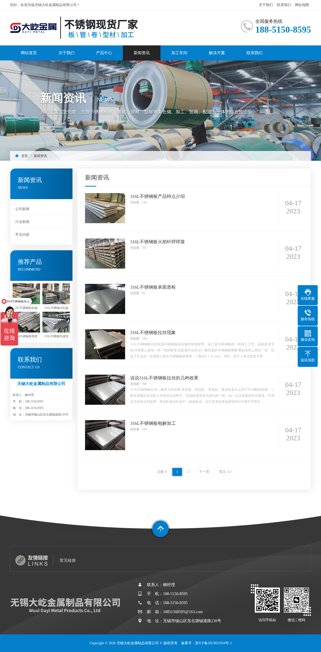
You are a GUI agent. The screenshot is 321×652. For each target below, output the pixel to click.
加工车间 (179, 53)
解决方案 (217, 53)
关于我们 (266, 5)
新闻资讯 (142, 53)
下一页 (204, 472)
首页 (24, 156)
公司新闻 (22, 209)
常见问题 (22, 234)
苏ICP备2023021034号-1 (213, 643)
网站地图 (302, 5)
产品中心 (104, 53)
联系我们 (284, 5)
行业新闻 (22, 222)
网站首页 (29, 53)
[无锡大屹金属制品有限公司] (74, 27)
